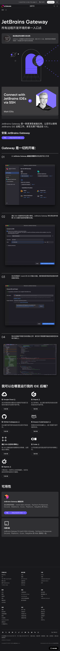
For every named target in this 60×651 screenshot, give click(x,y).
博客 (3, 609)
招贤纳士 (43, 613)
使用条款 (43, 636)
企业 (22, 574)
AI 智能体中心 (5, 623)
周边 (42, 617)
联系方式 (43, 611)
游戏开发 (23, 582)
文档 (6, 549)
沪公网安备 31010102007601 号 (9, 636)
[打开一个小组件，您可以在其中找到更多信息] (54, 648)
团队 (3, 598)
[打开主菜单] (57, 6)
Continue (50, 2)
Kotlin (42, 574)
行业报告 (3, 617)
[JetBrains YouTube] (12, 632)
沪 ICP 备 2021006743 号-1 (23, 636)
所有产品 (3, 574)
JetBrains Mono (44, 580)
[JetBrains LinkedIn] (9, 632)
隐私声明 (38, 636)
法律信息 (51, 636)
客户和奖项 (23, 600)
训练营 (3, 596)
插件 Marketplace (6, 582)
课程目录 (3, 600)
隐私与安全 (32, 636)
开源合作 (23, 611)
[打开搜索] (54, 6)
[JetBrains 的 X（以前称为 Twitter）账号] (6, 632)
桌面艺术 (3, 621)
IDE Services (24, 578)
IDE (2, 576)
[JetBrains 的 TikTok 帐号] (19, 632)
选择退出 (3, 637)
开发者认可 (23, 613)
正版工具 (56, 636)
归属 (47, 636)
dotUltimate (24, 596)
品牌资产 (43, 615)
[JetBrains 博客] (25, 632)
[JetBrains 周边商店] (32, 632)
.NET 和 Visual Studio (6, 578)
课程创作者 (23, 617)
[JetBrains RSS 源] (28, 632)
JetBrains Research (45, 578)
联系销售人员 (44, 594)
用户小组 (23, 609)
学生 (3, 592)
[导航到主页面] (6, 6)
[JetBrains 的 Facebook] (3, 632)
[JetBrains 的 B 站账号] (38, 632)
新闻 (3, 615)
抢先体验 (3, 611)
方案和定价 (23, 592)
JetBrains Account (45, 598)
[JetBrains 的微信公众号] (35, 632)
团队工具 (3, 580)
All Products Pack (25, 594)
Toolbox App (5, 584)
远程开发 (23, 580)
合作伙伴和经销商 (25, 598)
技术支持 (43, 592)
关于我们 (43, 609)
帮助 (6, 558)
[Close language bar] (57, 2)
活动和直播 (4, 613)
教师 (3, 594)
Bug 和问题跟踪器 (9, 554)
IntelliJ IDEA (55, 643)
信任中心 (43, 619)
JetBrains (15, 643)
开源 (42, 576)
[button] (30, 101)
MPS (42, 582)
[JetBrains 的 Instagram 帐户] (15, 632)
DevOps (23, 584)
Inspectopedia (5, 619)
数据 (22, 576)
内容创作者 (23, 615)
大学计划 (3, 602)
